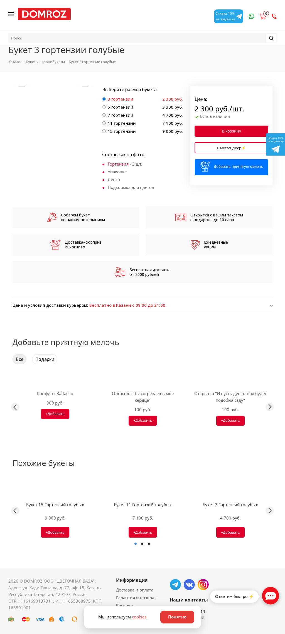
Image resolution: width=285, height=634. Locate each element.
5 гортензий (120, 107)
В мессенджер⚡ (231, 147)
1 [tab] (135, 544)
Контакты (126, 605)
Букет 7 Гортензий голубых (230, 504)
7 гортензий (120, 115)
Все (19, 359)
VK (189, 584)
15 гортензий (122, 131)
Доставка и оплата (134, 590)
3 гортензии (120, 99)
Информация (132, 580)
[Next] (85, 86)
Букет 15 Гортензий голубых (55, 504)
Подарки (44, 359)
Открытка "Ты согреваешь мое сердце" (143, 397)
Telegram (175, 584)
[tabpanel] (55, 510)
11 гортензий (122, 123)
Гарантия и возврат (136, 597)
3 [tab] (149, 544)
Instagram (203, 584)
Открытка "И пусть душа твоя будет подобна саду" (230, 397)
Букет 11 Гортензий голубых (143, 504)
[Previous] (22, 86)
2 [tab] (142, 544)
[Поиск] (271, 38)
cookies (139, 617)
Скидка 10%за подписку (275, 139)
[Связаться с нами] (270, 596)
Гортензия (118, 164)
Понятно (177, 617)
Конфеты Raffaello (55, 393)
